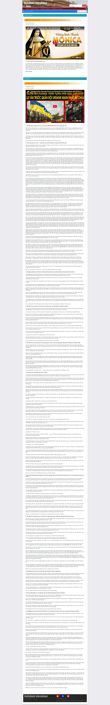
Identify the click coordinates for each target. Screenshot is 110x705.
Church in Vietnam (35, 8)
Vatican (27, 8)
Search (84, 5)
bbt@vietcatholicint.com (72, 698)
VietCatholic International (56, 8)
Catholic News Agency (45, 8)
